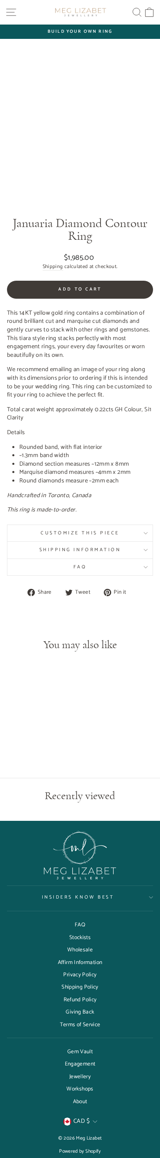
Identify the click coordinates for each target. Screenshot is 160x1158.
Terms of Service (80, 1024)
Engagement (80, 1063)
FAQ (80, 567)
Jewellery (80, 1076)
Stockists (80, 937)
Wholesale (80, 949)
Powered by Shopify (80, 1151)
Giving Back (80, 1011)
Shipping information (80, 550)
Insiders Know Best (78, 897)
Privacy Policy (79, 974)
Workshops (79, 1088)
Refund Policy (80, 999)
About (80, 1101)
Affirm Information (80, 962)
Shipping (53, 267)
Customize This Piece (80, 533)
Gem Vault (80, 1051)
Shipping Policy (80, 986)
